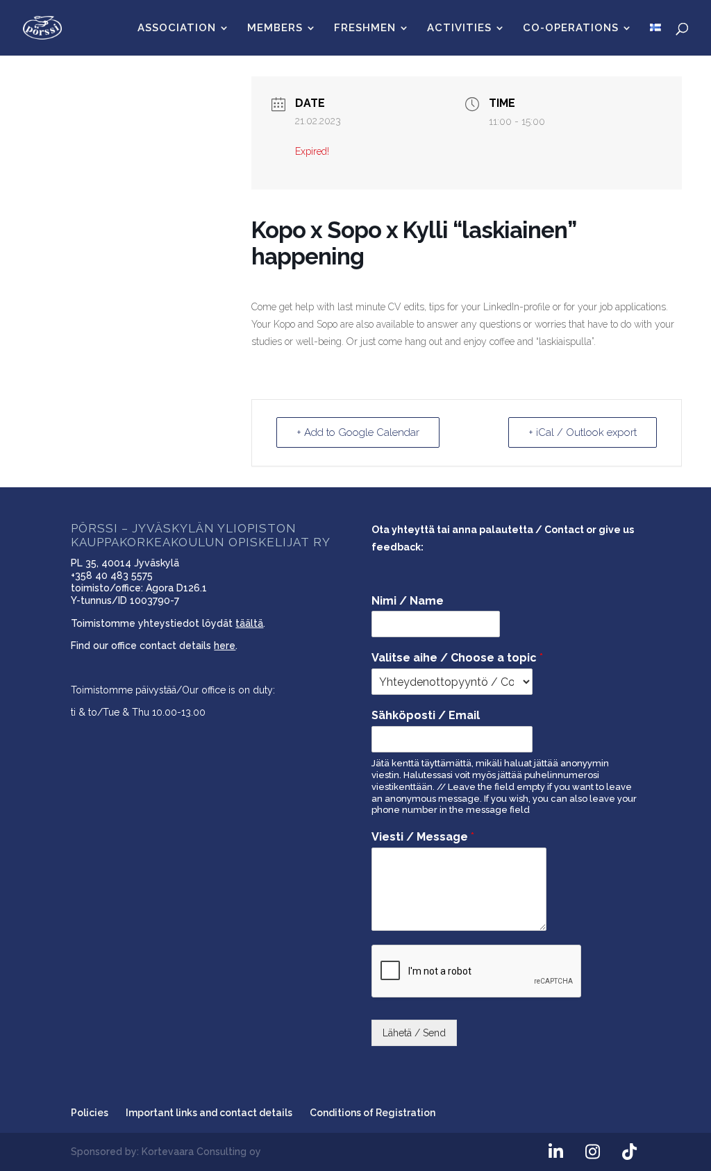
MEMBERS (275, 28)
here (224, 645)
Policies (89, 1112)
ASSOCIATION (176, 28)
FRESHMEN (365, 28)
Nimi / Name (407, 600)
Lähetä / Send (414, 1032)
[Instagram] (593, 1152)
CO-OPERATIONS (571, 28)
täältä (249, 623)
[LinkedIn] (556, 1152)
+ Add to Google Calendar (357, 432)
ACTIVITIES (459, 28)
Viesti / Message (422, 836)
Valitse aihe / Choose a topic (457, 657)
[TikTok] (629, 1152)
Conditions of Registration (372, 1112)
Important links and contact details (209, 1112)
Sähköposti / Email (425, 715)
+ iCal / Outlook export (582, 432)
